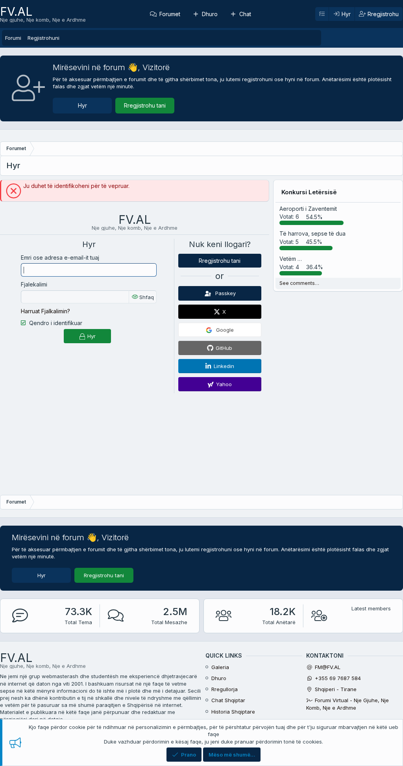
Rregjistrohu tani (145, 105)
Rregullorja (224, 689)
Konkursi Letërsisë (309, 192)
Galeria (220, 667)
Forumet (169, 14)
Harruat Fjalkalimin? (45, 311)
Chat (245, 14)
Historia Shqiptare (233, 711)
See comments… (299, 283)
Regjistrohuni (43, 38)
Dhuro (210, 14)
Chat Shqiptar (228, 700)
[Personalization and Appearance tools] (322, 14)
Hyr (82, 105)
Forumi (13, 38)
